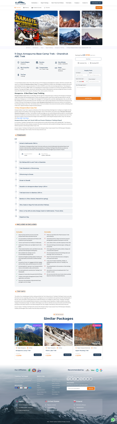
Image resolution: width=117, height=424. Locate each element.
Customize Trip (83, 63)
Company (76, 2)
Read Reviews (40, 394)
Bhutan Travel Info (56, 381)
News (53, 389)
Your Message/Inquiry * (81, 85)
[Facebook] (68, 379)
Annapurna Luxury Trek (23, 350)
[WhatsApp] (74, 379)
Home (28, 47)
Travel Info (54, 379)
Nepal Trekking (44, 2)
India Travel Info (55, 383)
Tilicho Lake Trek (51, 350)
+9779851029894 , (23, 407)
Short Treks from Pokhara (58, 2)
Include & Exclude (37, 7)
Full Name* (78, 72)
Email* (90, 72)
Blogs (38, 385)
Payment (39, 387)
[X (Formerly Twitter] (81, 379)
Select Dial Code (80, 78)
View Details (38, 354)
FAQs (38, 383)
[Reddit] (84, 379)
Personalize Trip (96, 2)
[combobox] (82, 81)
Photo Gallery (55, 394)
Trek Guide (68, 2)
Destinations (34, 2)
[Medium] (87, 379)
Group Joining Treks (41, 392)
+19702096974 (51, 407)
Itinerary (27, 7)
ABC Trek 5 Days (24, 118)
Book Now (99, 7)
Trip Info (48, 7)
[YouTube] (78, 379)
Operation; (30, 407)
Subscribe (91, 388)
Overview (18, 7)
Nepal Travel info (56, 385)
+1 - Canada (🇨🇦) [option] (80, 81)
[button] (46, 144)
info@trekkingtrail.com (23, 410)
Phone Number (92, 79)
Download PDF (95, 63)
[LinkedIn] (91, 379)
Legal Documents (41, 389)
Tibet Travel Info (56, 387)
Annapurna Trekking (59, 47)
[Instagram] (71, 379)
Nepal (42, 47)
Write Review (40, 379)
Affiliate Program (41, 381)
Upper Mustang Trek (81, 350)
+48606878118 (79, 407)
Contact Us (85, 2)
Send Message (88, 98)
